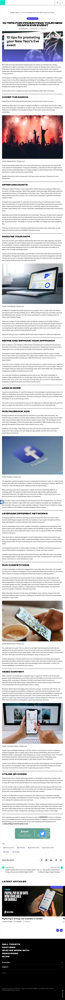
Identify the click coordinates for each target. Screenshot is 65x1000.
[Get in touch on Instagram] (13, 977)
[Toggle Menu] (2, 2)
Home (12, 12)
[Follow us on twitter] (6, 977)
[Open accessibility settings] (2, 502)
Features (8, 947)
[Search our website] (62, 2)
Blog (17, 12)
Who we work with (15, 950)
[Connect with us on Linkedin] (10, 977)
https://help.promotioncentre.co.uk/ (16, 824)
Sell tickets (11, 944)
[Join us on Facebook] (3, 977)
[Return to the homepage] (10, 2)
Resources (10, 953)
